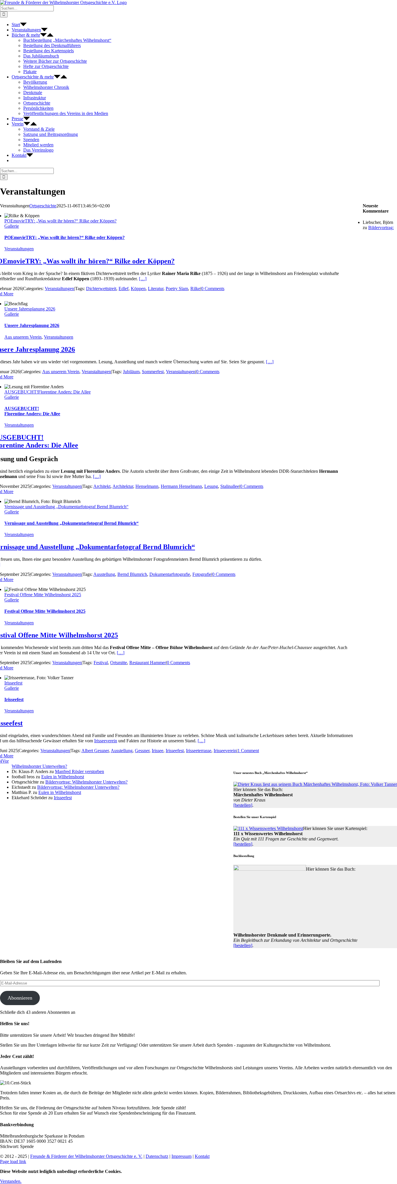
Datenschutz (157, 1156)
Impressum (181, 1156)
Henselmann (146, 486)
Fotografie (201, 574)
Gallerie (11, 226)
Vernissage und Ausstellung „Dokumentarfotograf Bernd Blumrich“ (66, 506)
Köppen (138, 288)
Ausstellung (104, 574)
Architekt (101, 486)
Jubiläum (131, 371)
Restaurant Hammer (147, 662)
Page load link (13, 1161)
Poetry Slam (177, 288)
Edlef (123, 288)
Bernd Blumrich (132, 574)
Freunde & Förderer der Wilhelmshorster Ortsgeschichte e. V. (86, 1156)
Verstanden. (11, 1181)
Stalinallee (229, 486)
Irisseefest (13, 682)
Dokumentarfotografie (169, 574)
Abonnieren (20, 998)
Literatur (155, 288)
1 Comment (248, 750)
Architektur (122, 486)
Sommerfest (153, 371)
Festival (101, 662)
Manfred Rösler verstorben (79, 771)
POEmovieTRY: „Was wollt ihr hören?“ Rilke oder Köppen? (60, 220)
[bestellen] (242, 805)
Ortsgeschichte (42, 205)
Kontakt (202, 1156)
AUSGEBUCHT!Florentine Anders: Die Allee (47, 391)
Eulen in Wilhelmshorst (62, 776)
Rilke (195, 288)
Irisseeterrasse (198, 750)
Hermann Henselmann (181, 486)
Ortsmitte (118, 662)
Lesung (211, 486)
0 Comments (212, 288)
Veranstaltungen (19, 248)
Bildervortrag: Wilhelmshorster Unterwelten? (86, 781)
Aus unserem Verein (23, 337)
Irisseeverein (105, 740)
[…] (142, 278)
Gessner (142, 750)
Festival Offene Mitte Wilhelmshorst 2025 (42, 594)
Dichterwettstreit (101, 288)
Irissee (157, 750)
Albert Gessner (95, 750)
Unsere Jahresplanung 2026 (29, 308)
